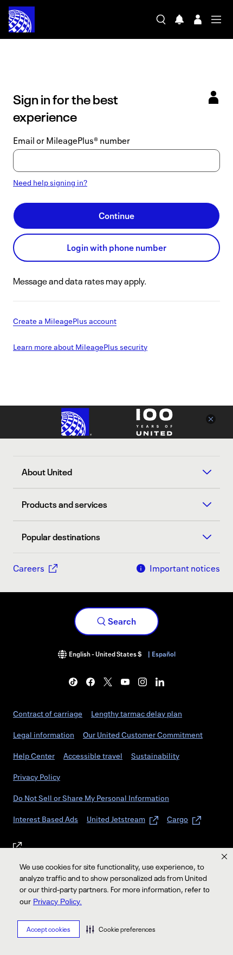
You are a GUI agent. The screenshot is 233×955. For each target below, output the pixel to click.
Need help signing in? (50, 182)
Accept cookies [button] (48, 929)
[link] (73, 682)
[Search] (161, 19)
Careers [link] (28, 568)
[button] (121, 929)
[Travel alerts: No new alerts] (179, 19)
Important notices (185, 568)
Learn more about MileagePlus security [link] (80, 348)
